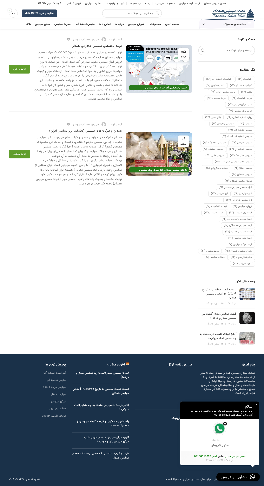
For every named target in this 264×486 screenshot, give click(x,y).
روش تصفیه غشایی (239, 117)
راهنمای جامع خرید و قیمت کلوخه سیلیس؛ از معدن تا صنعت (103, 423)
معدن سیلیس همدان (238, 251)
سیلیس (245, 124)
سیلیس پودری (58, 409)
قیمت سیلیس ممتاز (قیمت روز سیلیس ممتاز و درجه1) (218, 315)
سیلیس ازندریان (223, 124)
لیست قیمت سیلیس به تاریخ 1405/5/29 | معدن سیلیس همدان (219, 293)
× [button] (257, 405)
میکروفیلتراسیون (241, 257)
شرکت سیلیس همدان (238, 181)
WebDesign (226, 460)
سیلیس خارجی (242, 143)
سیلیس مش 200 (241, 155)
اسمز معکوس (215, 85)
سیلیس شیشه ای (240, 149)
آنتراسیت (245, 79)
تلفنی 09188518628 (205, 456)
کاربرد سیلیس (242, 263)
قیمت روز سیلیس (240, 213)
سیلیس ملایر (214, 155)
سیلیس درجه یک (214, 143)
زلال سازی (213, 117)
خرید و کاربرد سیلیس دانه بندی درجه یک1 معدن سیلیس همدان (100, 456)
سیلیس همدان (242, 174)
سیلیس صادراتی (178, 88)
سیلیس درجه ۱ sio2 (54, 387)
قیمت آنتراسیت (216, 206)
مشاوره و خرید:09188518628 (39, 13)
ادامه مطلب (19, 69)
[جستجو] (203, 50)
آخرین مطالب (116, 364)
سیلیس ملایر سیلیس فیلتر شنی (233, 162)
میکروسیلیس (210, 251)
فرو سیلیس (219, 193)
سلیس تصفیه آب (56, 380)
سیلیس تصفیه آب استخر (237, 136)
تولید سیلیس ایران (223, 92)
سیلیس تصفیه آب (240, 130)
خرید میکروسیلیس (240, 104)
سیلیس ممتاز (242, 168)
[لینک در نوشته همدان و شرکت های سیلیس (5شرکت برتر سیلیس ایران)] (159, 153)
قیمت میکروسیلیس (239, 244)
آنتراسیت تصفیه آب (219, 79)
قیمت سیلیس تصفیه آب (237, 219)
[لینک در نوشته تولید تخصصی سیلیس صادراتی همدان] (159, 69)
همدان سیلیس (214, 257)
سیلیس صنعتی (213, 149)
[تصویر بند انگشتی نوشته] (247, 296)
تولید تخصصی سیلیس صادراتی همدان (97, 45)
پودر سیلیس (152, 88)
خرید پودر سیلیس (240, 111)
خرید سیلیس (216, 98)
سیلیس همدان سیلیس (86, 39)
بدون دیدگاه (212, 304)
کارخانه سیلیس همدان (175, 170)
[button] (219, 435)
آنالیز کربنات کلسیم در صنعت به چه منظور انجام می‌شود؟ (218, 336)
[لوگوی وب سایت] (233, 13)
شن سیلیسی (243, 193)
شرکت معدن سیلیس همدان (235, 187)
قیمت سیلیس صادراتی (238, 225)
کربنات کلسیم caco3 (54, 416)
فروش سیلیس (242, 206)
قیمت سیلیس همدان (238, 232)
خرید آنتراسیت (242, 98)
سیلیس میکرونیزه (216, 168)
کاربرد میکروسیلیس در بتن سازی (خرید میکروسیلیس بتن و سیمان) (106, 440)
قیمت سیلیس (213, 213)
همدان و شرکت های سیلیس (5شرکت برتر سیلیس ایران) (85, 130)
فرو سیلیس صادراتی (239, 200)
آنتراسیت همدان (241, 85)
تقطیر (246, 92)
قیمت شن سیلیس (240, 238)
